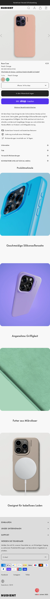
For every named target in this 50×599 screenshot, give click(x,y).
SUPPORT (5, 535)
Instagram (16, 575)
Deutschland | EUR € (7, 585)
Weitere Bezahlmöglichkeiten (25, 107)
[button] (29, 7)
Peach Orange (3, 79)
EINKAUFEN (6, 522)
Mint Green (7, 79)
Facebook (4, 575)
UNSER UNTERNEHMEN (11, 528)
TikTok (28, 575)
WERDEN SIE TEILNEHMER (12, 541)
